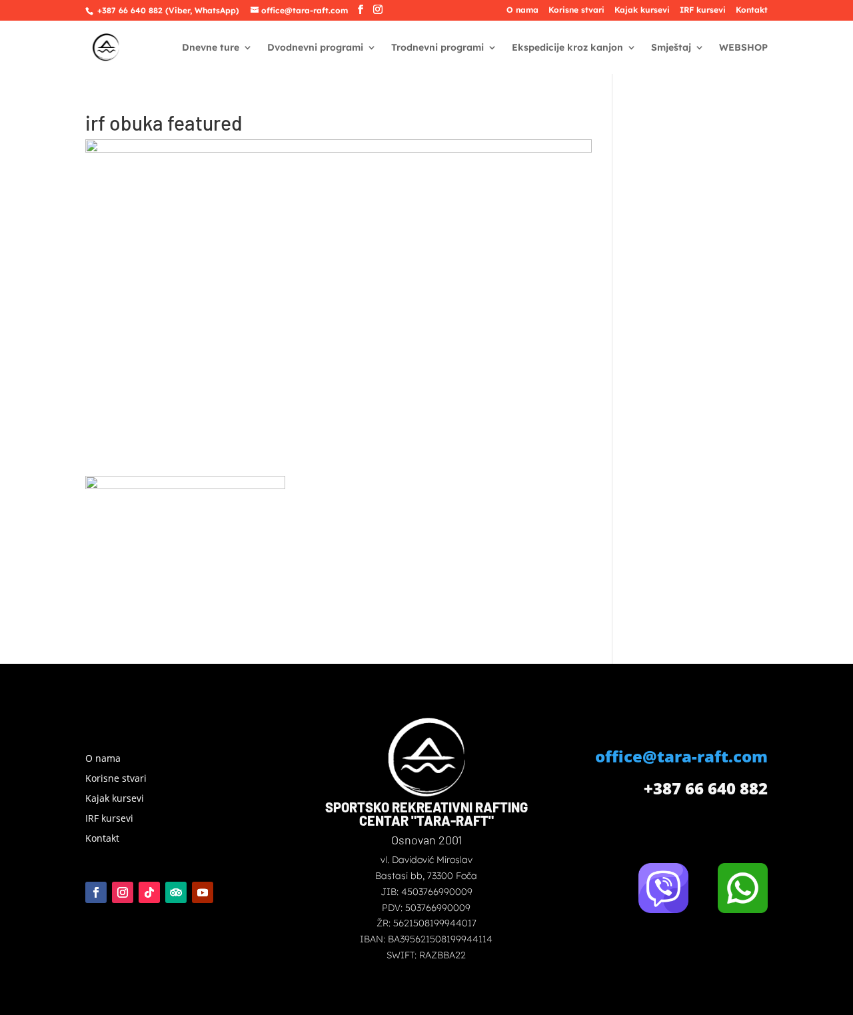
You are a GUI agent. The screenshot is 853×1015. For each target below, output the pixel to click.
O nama (522, 10)
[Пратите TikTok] (149, 892)
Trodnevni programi (437, 48)
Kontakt (752, 10)
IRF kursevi (703, 10)
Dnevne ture (210, 48)
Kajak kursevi (642, 10)
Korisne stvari (576, 10)
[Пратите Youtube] (202, 892)
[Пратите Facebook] (96, 892)
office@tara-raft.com (681, 756)
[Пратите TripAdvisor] (176, 892)
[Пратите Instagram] (122, 892)
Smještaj (671, 48)
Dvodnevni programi (315, 48)
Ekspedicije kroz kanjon (567, 48)
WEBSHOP (743, 48)
